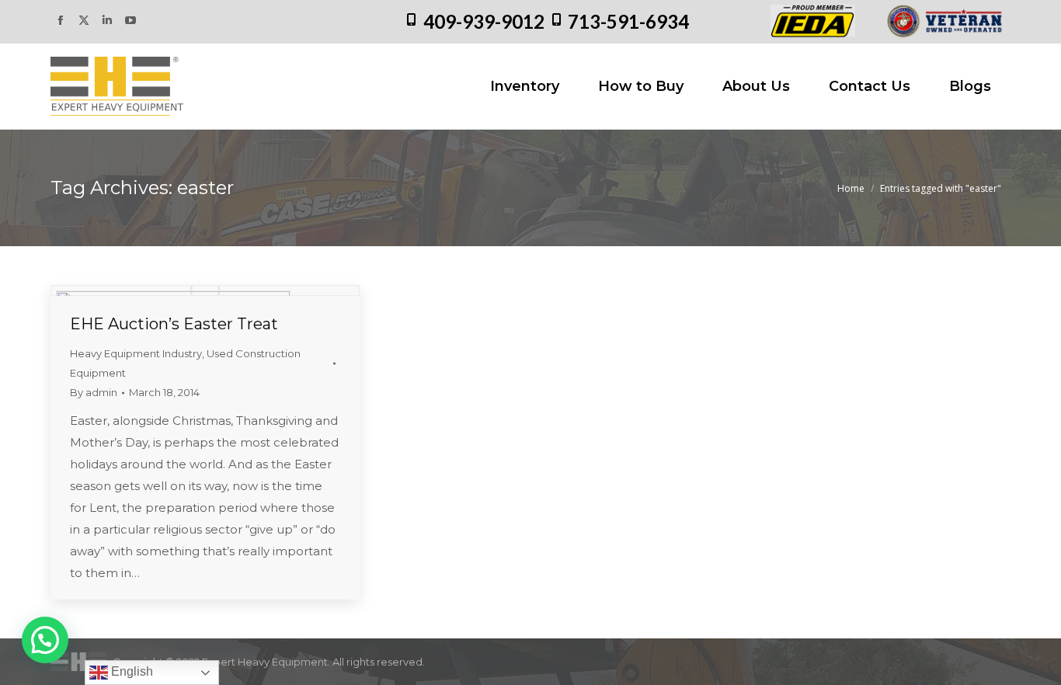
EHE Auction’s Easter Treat (174, 324)
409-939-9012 (483, 21)
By (93, 392)
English (130, 671)
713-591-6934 (628, 21)
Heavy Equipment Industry (136, 353)
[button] (45, 640)
